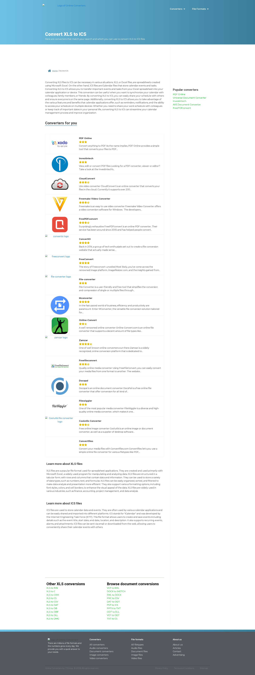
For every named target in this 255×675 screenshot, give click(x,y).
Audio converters (99, 648)
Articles (177, 648)
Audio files (136, 648)
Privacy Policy (161, 668)
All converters (97, 644)
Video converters (99, 658)
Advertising (179, 655)
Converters (176, 9)
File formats (199, 9)
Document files (139, 651)
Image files (137, 655)
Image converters (99, 655)
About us (178, 644)
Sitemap (204, 668)
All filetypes (137, 644)
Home (55, 71)
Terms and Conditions (184, 668)
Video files (136, 658)
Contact (177, 651)
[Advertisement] (104, 56)
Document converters (101, 651)
